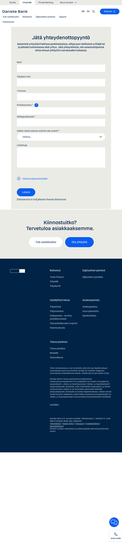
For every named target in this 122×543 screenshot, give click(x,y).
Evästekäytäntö (92, 424)
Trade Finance (57, 277)
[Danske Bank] (16, 11)
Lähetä (26, 192)
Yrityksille (27, 2)
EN (83, 11)
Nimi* (19, 62)
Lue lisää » (54, 404)
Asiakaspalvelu (89, 306)
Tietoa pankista (57, 348)
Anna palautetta (90, 311)
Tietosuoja (79, 424)
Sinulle (13, 2)
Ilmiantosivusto (57, 327)
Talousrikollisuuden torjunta (63, 323)
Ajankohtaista (89, 315)
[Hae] (93, 11)
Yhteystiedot (55, 424)
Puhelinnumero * (25, 105)
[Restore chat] (114, 522)
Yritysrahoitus (57, 311)
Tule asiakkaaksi (45, 242)
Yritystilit (54, 281)
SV (88, 11)
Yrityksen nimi (23, 76)
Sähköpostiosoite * (26, 116)
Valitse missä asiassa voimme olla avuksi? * (38, 131)
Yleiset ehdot (68, 424)
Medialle (54, 353)
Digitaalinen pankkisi (92, 277)
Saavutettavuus (57, 426)
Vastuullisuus (56, 357)
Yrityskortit (55, 286)
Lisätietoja (22, 145)
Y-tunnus (21, 91)
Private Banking (45, 2)
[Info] (36, 105)
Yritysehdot (55, 306)
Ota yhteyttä (79, 242)
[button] (27, 17)
